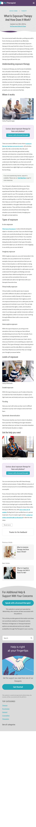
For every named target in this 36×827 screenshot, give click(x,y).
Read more (7, 525)
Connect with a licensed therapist (18, 135)
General (4, 712)
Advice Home (13, 11)
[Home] (8, 3)
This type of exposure (9, 229)
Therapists (5, 719)
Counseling (5, 715)
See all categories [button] (8, 724)
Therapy (24, 11)
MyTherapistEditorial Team (18, 26)
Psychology (6, 709)
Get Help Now (22, 178)
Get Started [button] (18, 687)
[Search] (32, 638)
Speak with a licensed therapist (18, 603)
